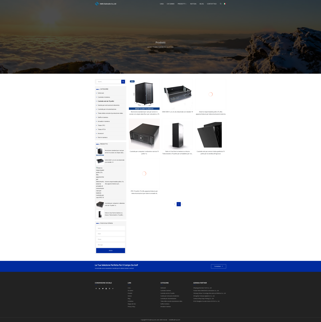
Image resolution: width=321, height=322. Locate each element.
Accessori (101, 133)
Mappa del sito (132, 304)
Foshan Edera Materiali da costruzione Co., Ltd (206, 290)
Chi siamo (170, 4)
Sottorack (101, 93)
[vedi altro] (144, 94)
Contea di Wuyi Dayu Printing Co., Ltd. (203, 298)
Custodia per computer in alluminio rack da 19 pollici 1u (144, 152)
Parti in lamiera (102, 137)
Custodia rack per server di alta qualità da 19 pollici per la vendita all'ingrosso (211, 152)
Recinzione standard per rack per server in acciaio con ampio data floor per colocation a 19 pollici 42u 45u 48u (144, 113)
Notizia (193, 4)
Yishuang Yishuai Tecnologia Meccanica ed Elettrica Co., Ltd (209, 293)
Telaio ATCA (101, 129)
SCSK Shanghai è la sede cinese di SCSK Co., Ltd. (206, 301)
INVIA (110, 250)
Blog (202, 4)
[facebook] (96, 288)
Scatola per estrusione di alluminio (108, 105)
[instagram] (109, 288)
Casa (162, 4)
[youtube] (106, 288)
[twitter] (103, 288)
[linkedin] (99, 288)
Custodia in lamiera (104, 97)
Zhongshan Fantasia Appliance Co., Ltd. (204, 296)
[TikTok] (113, 288)
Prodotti (181, 4)
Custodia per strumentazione (107, 109)
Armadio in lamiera (104, 121)
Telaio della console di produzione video (110, 113)
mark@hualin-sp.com (174, 320)
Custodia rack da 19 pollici (166, 47)
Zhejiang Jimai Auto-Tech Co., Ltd (202, 288)
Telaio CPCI (101, 125)
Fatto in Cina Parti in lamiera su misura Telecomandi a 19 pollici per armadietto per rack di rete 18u (177, 152)
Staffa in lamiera (103, 117)
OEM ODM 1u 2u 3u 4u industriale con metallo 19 (177, 112)
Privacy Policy (131, 306)
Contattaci (212, 4)
